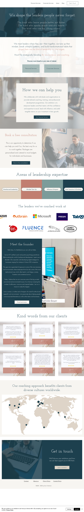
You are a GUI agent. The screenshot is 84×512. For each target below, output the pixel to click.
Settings (69, 509)
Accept (77, 509)
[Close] (82, 509)
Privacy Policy (9, 510)
